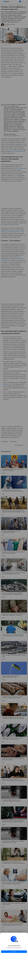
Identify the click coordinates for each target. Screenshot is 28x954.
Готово (14, 951)
